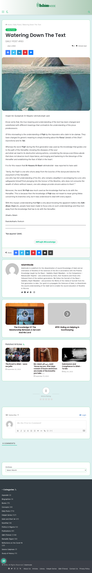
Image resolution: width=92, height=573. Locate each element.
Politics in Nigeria (8, 527)
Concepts (5, 507)
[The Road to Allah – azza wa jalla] (18, 355)
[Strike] (28, 430)
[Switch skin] (7, 12)
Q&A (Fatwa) (6, 535)
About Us (27, 569)
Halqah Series (7, 515)
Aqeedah (5, 495)
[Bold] (18, 430)
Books (4, 503)
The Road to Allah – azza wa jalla (16, 365)
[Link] (44, 430)
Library (42, 569)
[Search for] (89, 12)
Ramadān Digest (8, 539)
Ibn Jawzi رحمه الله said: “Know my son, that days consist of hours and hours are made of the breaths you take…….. (45, 368)
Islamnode (28, 565)
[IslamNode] (46, 5)
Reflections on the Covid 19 (12, 543)
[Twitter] (13, 52)
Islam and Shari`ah (8, 519)
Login (83, 415)
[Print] (50, 252)
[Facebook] (8, 52)
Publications (6, 531)
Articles (35, 569)
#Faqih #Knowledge (46, 242)
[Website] (22, 292)
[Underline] (24, 430)
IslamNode (27, 264)
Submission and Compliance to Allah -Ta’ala (71, 366)
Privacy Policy (85, 569)
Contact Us (73, 569)
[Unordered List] (34, 430)
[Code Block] (41, 430)
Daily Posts (17, 25)
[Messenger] (31, 52)
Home (9, 25)
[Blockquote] (38, 430)
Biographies (6, 499)
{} (48, 431)
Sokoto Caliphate (8, 549)
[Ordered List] (31, 430)
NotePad (5, 523)
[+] (51, 431)
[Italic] (21, 430)
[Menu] (3, 12)
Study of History (8, 553)
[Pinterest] (25, 52)
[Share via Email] (44, 252)
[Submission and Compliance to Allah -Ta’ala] (74, 355)
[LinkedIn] (19, 52)
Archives (9, 467)
